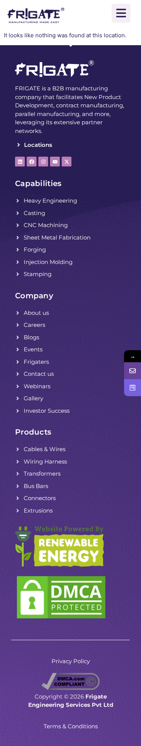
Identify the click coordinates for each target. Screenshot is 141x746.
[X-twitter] (66, 161)
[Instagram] (43, 161)
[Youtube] (55, 161)
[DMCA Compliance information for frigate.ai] (70, 687)
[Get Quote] (132, 387)
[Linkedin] (20, 161)
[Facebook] (31, 161)
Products (33, 431)
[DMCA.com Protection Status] (61, 618)
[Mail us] (132, 370)
